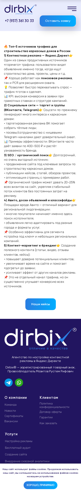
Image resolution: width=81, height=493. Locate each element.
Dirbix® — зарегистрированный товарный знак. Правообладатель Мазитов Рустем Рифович (40, 369)
